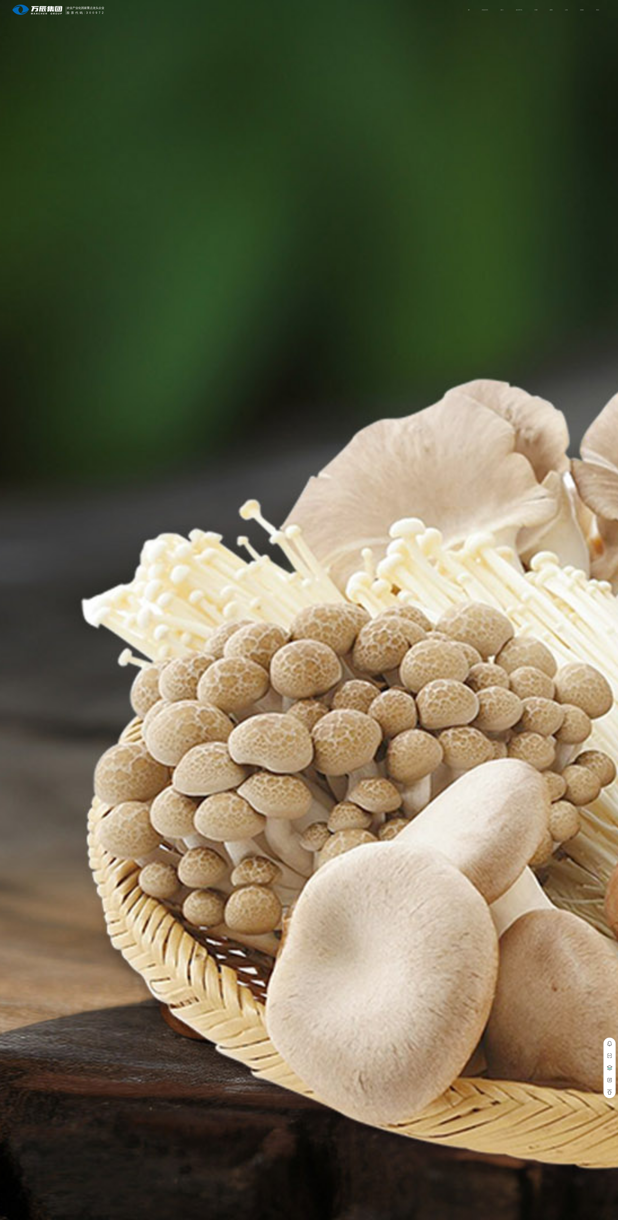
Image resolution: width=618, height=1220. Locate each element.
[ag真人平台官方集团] (38, 10)
